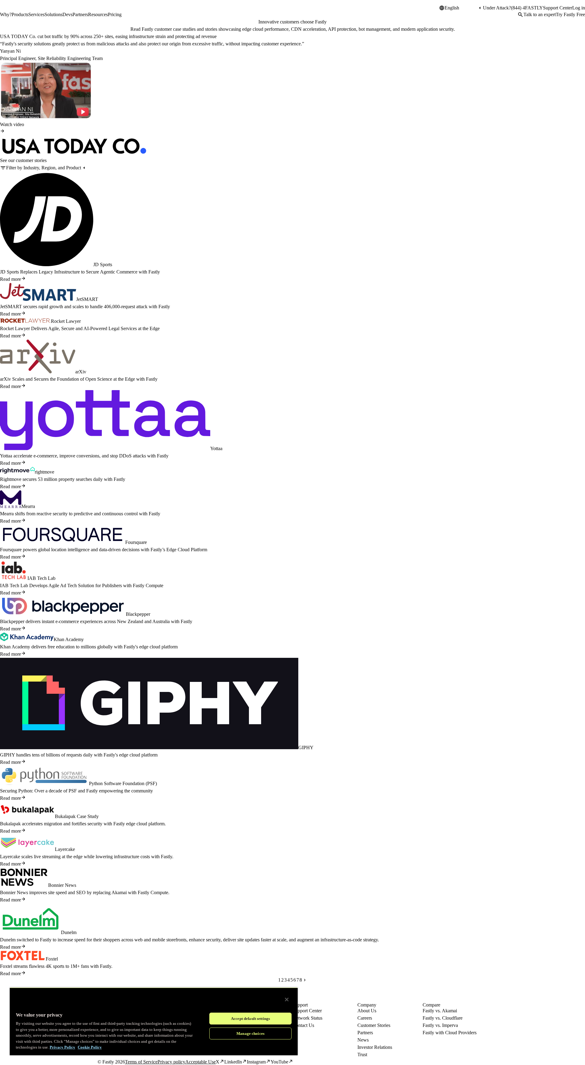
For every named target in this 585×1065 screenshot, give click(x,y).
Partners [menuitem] (80, 14)
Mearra (28, 506)
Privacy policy (171, 1061)
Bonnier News (62, 885)
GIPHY (306, 747)
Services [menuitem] (36, 14)
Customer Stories (373, 1025)
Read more (10, 279)
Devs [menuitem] (67, 14)
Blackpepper (138, 614)
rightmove (44, 471)
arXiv (80, 371)
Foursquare (136, 542)
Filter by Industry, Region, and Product (43, 167)
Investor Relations (374, 1047)
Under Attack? (497, 7)
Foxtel (52, 958)
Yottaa (216, 448)
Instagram (256, 1061)
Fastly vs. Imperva (440, 1025)
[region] (154, 1021)
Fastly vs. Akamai (440, 1010)
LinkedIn (233, 1061)
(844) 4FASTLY (527, 7)
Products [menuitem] (20, 14)
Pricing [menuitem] (115, 14)
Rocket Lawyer (66, 321)
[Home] (16, 10)
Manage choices (250, 1033)
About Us (366, 1010)
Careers (364, 1018)
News (363, 1039)
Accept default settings (250, 1018)
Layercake (65, 849)
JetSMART (87, 299)
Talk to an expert (539, 14)
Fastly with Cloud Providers (450, 1032)
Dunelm (68, 932)
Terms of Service (141, 1061)
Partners (365, 1032)
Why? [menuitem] (6, 14)
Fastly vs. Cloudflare (443, 1018)
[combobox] (461, 7)
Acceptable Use (200, 1061)
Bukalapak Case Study (77, 816)
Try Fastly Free (570, 14)
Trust (362, 1054)
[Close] (286, 999)
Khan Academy (69, 639)
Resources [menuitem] (98, 14)
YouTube (279, 1061)
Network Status (307, 1018)
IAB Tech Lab (41, 578)
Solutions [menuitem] (53, 14)
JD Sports (102, 264)
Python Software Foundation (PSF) (123, 783)
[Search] (520, 15)
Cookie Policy (90, 1047)
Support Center (557, 7)
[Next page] (304, 980)
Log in (578, 7)
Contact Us (303, 1025)
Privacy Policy (62, 1047)
